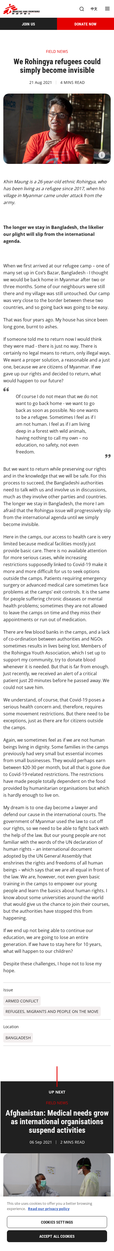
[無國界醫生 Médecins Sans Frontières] (21, 9)
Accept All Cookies (57, 1236)
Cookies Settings (57, 1222)
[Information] (102, 155)
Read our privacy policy (48, 1208)
